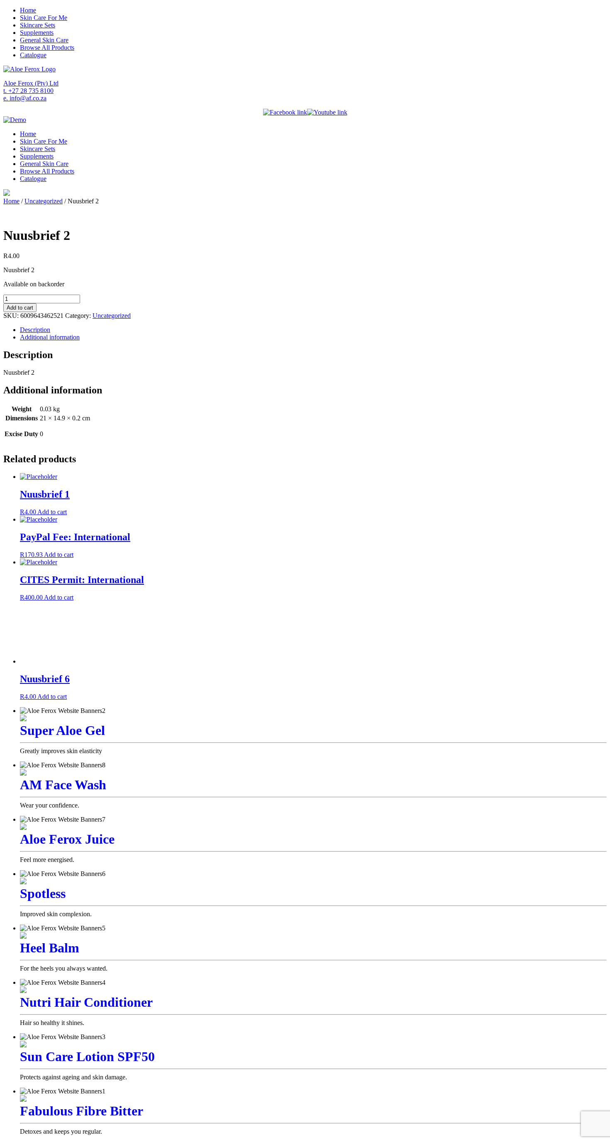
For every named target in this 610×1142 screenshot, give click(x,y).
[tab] (313, 330)
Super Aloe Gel (62, 730)
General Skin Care (44, 40)
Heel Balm (49, 947)
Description (35, 329)
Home (28, 10)
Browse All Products (47, 47)
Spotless (43, 893)
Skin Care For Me (43, 17)
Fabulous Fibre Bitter (81, 1110)
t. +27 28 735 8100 (28, 90)
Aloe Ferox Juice (67, 839)
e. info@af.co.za (24, 98)
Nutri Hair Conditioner (86, 1002)
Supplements (37, 32)
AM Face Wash (63, 784)
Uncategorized (43, 201)
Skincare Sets (37, 25)
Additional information (50, 337)
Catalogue (33, 55)
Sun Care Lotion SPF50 (87, 1056)
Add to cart (20, 308)
